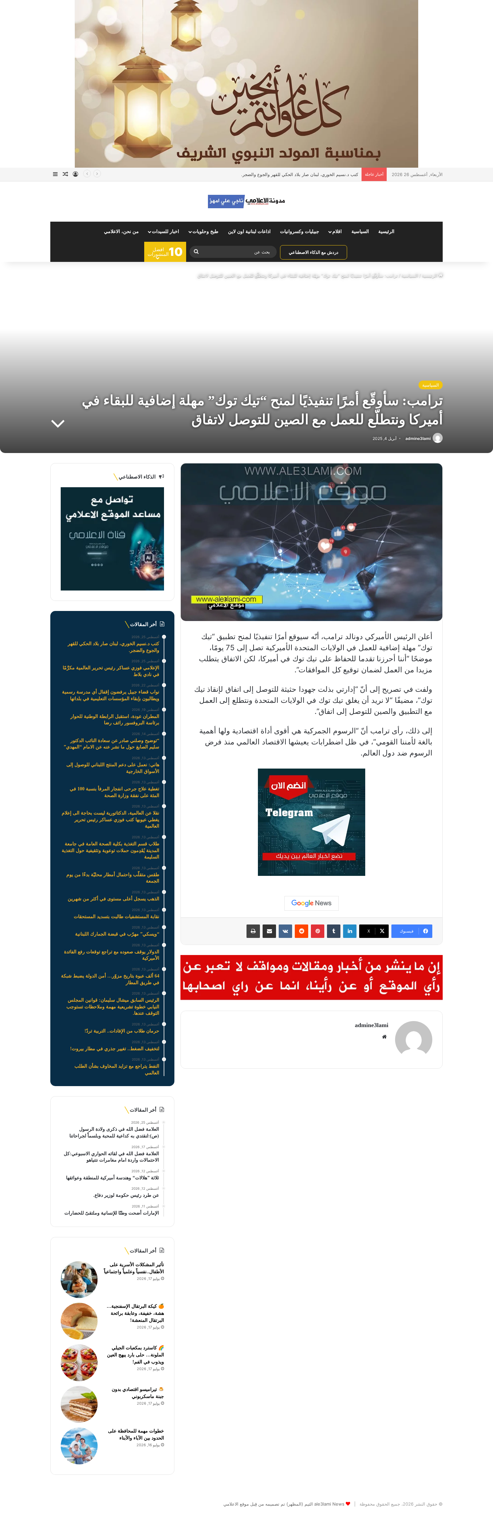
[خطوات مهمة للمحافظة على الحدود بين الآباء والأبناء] (79, 1445)
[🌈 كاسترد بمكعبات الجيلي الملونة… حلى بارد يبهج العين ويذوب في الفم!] (79, 1362)
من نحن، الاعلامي (121, 231)
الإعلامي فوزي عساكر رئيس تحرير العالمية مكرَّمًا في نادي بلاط (300, 174)
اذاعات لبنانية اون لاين (249, 231)
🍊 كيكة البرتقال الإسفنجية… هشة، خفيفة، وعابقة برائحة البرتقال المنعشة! (135, 1313)
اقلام (337, 231)
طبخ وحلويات (205, 231)
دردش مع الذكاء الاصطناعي (313, 252)
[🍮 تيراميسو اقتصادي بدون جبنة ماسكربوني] (79, 1404)
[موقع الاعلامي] (246, 201)
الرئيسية (386, 231)
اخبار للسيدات (165, 231)
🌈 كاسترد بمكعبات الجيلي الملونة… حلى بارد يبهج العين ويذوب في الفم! (135, 1354)
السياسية (360, 231)
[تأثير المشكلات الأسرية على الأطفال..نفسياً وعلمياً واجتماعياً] (79, 1279)
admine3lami (418, 438)
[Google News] (311, 903)
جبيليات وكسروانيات (299, 231)
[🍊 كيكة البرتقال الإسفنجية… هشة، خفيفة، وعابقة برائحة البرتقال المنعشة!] (79, 1321)
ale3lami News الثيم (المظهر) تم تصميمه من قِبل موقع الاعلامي (283, 1504)
